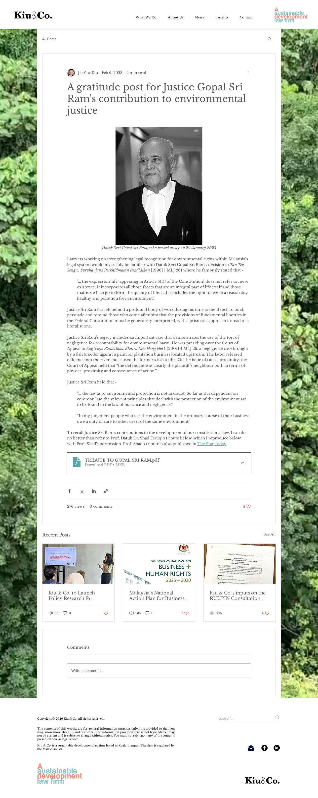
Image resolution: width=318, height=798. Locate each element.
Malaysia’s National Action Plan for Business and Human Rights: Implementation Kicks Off (158, 595)
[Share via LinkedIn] (93, 491)
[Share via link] (106, 491)
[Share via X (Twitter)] (81, 491)
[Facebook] (264, 748)
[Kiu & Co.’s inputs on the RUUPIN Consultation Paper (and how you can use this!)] (240, 564)
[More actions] (248, 73)
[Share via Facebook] (69, 491)
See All (270, 534)
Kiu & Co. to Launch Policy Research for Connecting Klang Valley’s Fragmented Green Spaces (77, 595)
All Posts (49, 39)
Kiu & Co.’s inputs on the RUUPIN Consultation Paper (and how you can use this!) (238, 595)
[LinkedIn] (277, 748)
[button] (269, 39)
